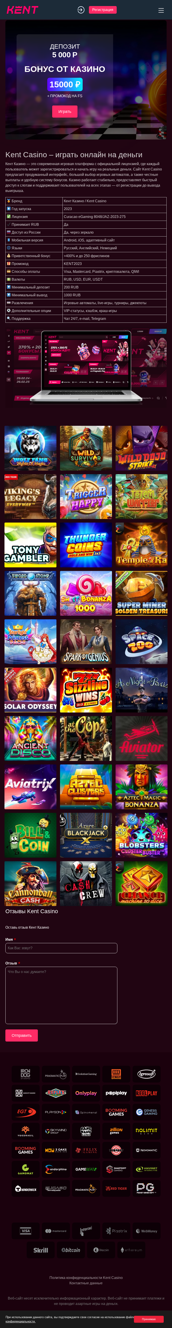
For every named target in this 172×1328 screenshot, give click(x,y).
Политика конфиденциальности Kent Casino (86, 1278)
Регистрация (102, 10)
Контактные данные (86, 1283)
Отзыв (11, 963)
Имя (9, 939)
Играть (64, 111)
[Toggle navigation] (161, 9)
